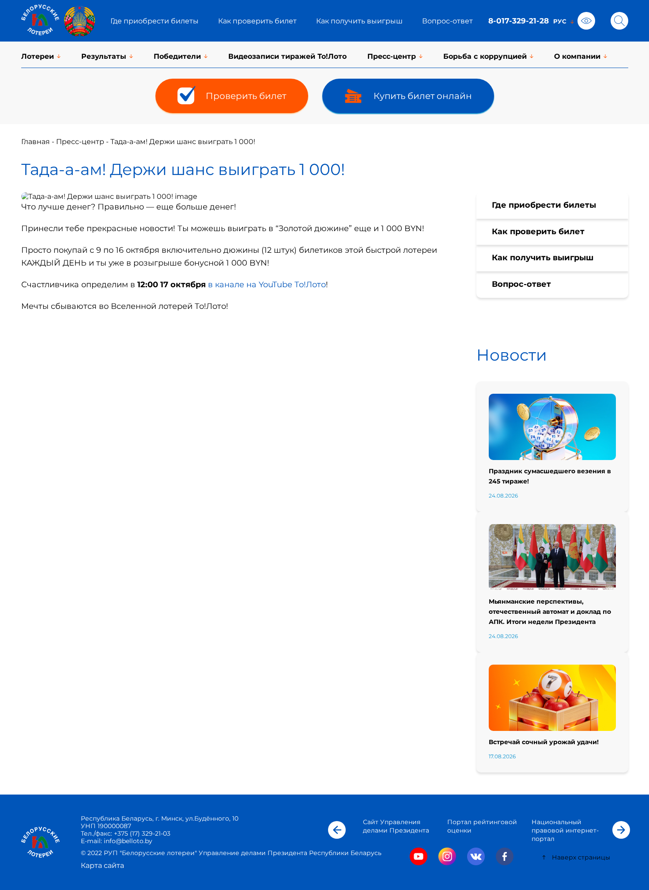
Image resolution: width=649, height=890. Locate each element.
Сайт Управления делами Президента (396, 826)
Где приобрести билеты (154, 21)
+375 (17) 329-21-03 (142, 833)
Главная (35, 141)
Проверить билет (246, 96)
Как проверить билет (257, 21)
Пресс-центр (391, 56)
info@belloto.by (127, 841)
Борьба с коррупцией (485, 56)
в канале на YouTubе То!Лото (267, 284)
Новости (511, 355)
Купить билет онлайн (423, 96)
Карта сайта (102, 865)
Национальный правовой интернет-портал (565, 830)
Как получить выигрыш (359, 21)
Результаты (103, 56)
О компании (577, 56)
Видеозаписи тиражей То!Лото (287, 56)
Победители (177, 56)
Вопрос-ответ (447, 21)
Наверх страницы (581, 857)
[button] (337, 830)
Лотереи (37, 56)
